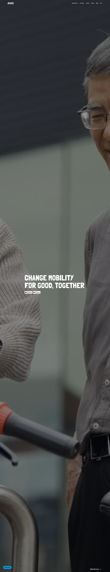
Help (97, 3)
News (92, 3)
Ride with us (75, 3)
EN (100, 3)
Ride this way (94, 569)
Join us (87, 3)
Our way (82, 3)
